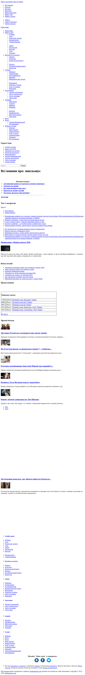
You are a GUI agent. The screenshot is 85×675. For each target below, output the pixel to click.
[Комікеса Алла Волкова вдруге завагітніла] (5, 378)
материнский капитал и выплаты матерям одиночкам (24, 184)
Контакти (8, 11)
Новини (12, 128)
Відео (7, 120)
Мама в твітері (10, 16)
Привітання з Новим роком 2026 (15, 242)
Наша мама (5, 27)
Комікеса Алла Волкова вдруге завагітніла (20, 382)
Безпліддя (12, 68)
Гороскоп (12, 137)
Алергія (12, 103)
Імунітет (12, 111)
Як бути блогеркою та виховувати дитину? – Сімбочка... (26, 349)
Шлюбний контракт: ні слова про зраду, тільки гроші (23, 279)
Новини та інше (10, 126)
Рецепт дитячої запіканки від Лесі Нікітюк (20, 399)
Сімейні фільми (14, 42)
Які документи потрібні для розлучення (19, 277)
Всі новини (9, 5)
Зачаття (11, 57)
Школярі (12, 77)
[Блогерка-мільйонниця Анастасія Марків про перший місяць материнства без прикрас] (5, 362)
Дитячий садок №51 (19, 302)
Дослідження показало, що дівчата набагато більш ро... (26, 479)
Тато (10, 36)
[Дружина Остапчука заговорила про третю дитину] (5, 329)
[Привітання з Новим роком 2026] (5, 250)
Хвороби (8, 100)
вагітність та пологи (18, 666)
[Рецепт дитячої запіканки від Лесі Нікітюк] (5, 395)
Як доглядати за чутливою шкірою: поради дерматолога (25, 229)
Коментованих (10, 213)
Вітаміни (12, 107)
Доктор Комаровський (17, 122)
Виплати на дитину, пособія (14, 190)
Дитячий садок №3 (19, 305)
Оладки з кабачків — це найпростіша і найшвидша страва (25, 224)
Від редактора (14, 139)
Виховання (13, 83)
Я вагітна (12, 59)
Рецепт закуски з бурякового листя (17, 231)
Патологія (12, 117)
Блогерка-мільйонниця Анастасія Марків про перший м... (27, 366)
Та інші (7, 632)
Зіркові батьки (14, 131)
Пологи (12, 64)
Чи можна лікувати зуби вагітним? (17, 193)
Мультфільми (13, 124)
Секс (11, 51)
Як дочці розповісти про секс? (15, 188)
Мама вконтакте (10, 13)
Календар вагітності (16, 61)
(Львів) (34, 300)
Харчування (9, 90)
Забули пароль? (10, 24)
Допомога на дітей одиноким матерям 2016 (20, 273)
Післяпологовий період (17, 66)
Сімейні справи (9, 536)
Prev (6, 407)
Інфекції (12, 105)
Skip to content (18, 2)
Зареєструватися (11, 22)
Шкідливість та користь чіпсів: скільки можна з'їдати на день (26, 235)
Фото (7, 118)
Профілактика (14, 113)
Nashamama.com (35, 671)
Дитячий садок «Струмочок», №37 (24, 310)
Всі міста (4, 314)
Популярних (9, 211)
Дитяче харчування (16, 92)
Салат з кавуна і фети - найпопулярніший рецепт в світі (24, 222)
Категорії (4, 197)
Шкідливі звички (15, 115)
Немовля (12, 72)
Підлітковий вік (14, 75)
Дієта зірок (13, 98)
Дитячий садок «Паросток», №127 (24, 307)
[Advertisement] (16, 444)
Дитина (7, 70)
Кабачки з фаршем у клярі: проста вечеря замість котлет (24, 220)
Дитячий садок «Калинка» (21, 300)
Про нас (8, 7)
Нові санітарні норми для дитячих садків (19, 269)
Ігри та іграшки (14, 87)
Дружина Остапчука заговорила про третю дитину (24, 333)
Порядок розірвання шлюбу (14, 271)
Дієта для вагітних (15, 94)
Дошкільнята (13, 74)
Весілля (12, 49)
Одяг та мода (13, 133)
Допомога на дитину (12, 151)
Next (6, 409)
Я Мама (12, 34)
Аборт (11, 46)
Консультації (13, 130)
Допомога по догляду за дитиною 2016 (18, 275)
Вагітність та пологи (12, 55)
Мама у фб (8, 14)
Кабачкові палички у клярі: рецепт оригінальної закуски (25, 233)
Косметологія (14, 40)
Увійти (7, 20)
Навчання (12, 89)
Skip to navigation (7, 2)
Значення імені (14, 135)
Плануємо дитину (15, 38)
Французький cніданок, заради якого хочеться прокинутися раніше (28, 225)
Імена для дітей (10, 149)
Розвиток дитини (15, 85)
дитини (37, 666)
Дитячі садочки (10, 147)
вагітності (53, 666)
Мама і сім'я (9, 33)
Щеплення (13, 102)
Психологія (13, 47)
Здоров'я (12, 53)
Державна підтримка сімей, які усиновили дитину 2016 (24, 267)
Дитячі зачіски (10, 162)
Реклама (8, 9)
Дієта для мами (14, 96)
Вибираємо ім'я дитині (17, 79)
